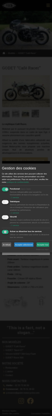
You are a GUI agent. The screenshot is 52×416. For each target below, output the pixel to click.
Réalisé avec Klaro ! (42, 249)
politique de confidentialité (18, 182)
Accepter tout (42, 244)
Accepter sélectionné (24, 244)
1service (14, 197)
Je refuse (7, 244)
